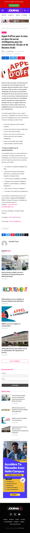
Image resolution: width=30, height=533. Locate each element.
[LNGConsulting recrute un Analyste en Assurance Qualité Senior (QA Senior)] (15, 289)
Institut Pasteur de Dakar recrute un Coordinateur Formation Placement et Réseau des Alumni (13, 274)
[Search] (25, 10)
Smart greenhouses (14, 217)
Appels (4, 15)
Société (11, 15)
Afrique (16, 521)
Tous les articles (14, 524)
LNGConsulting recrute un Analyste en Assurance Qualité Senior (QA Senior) (13, 300)
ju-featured (5, 228)
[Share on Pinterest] (21, 57)
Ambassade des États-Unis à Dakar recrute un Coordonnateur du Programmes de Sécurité (14, 350)
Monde (22, 521)
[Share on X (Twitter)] (13, 57)
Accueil (3, 28)
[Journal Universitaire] (15, 10)
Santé (18, 15)
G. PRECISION (20, 528)
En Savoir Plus (14, 5)
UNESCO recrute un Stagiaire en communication (11, 325)
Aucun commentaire (7, 53)
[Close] (28, 4)
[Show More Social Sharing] (26, 57)
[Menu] (3, 10)
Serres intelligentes (15, 221)
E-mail (3, 379)
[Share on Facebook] (5, 57)
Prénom (4, 373)
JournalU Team (10, 51)
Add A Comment (15, 361)
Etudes (24, 15)
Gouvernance (8, 521)
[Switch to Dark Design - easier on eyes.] (27, 10)
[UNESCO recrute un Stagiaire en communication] (15, 314)
